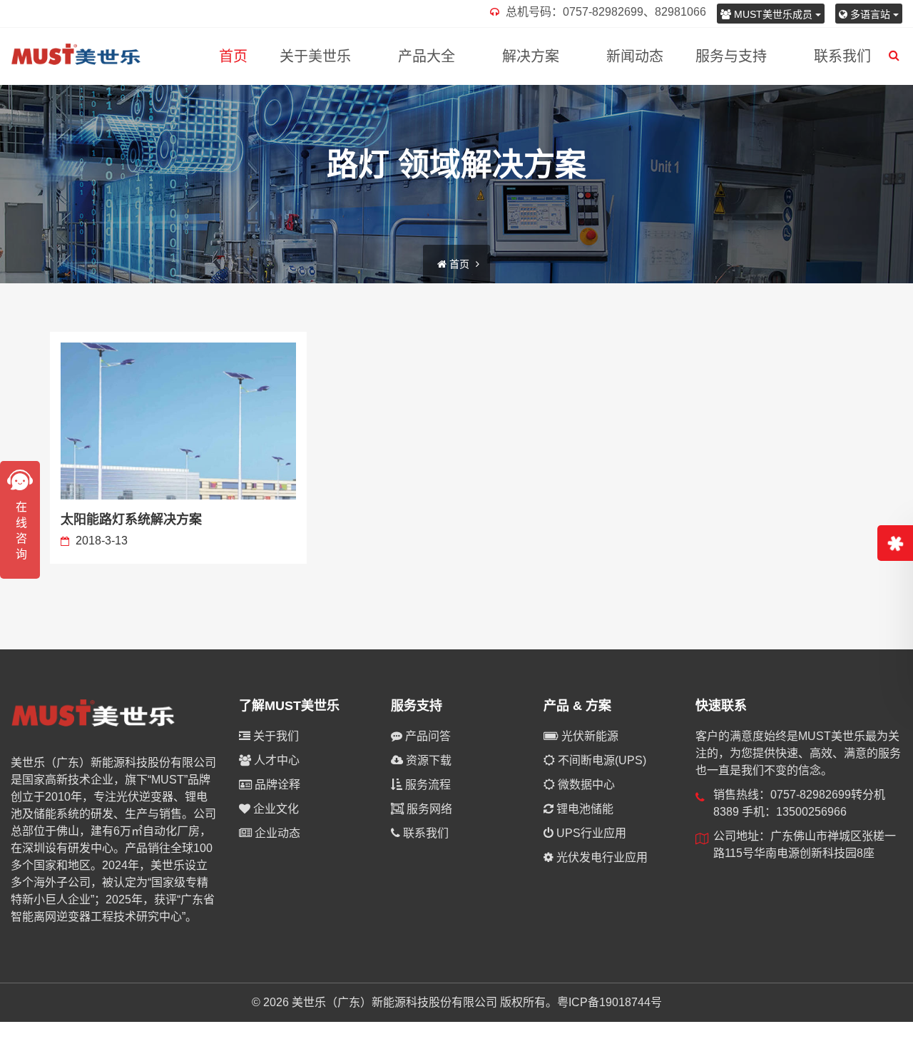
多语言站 (870, 14)
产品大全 (426, 56)
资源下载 (427, 760)
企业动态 (276, 833)
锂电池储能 (583, 809)
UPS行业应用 (590, 833)
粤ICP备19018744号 (609, 1002)
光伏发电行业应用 (601, 857)
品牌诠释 (276, 785)
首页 (233, 56)
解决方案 (530, 56)
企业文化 (274, 809)
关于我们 (274, 736)
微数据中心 (585, 785)
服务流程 (426, 785)
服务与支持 (731, 56)
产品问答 (426, 736)
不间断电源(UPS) (600, 760)
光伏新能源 (588, 736)
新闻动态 (634, 56)
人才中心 (275, 760)
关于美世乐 (315, 56)
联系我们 (842, 56)
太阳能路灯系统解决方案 (131, 519)
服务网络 (428, 809)
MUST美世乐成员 (773, 14)
